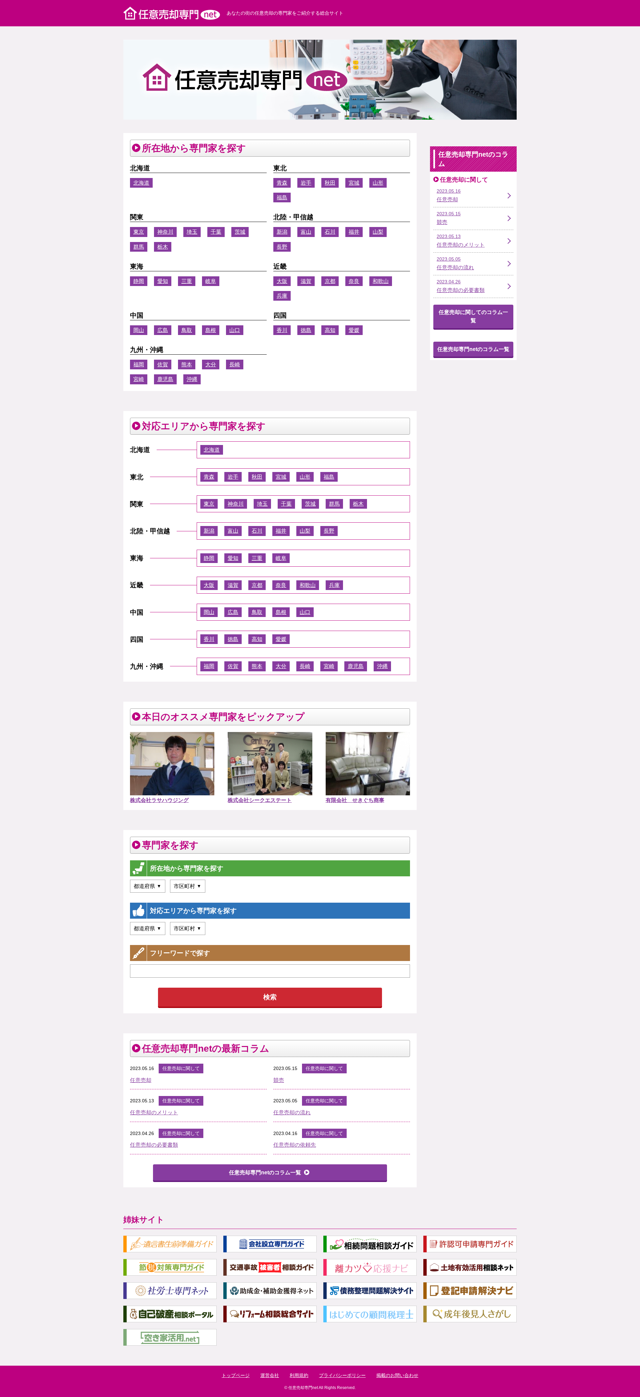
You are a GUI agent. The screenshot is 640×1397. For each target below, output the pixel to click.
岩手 (306, 183)
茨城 (240, 232)
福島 (282, 197)
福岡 (138, 364)
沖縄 (192, 379)
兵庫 (282, 296)
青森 (282, 183)
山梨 (378, 232)
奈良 (354, 281)
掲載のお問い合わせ (397, 1375)
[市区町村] (187, 886)
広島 (162, 330)
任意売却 (140, 1080)
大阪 (282, 281)
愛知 (162, 281)
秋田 (330, 183)
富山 (306, 232)
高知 (330, 330)
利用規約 (299, 1375)
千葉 (216, 232)
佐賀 (162, 364)
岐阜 (210, 281)
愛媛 (354, 330)
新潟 (282, 232)
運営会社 (269, 1375)
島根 (210, 330)
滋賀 (306, 281)
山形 (378, 183)
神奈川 (165, 232)
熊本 (186, 364)
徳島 (306, 330)
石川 (330, 232)
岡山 (138, 330)
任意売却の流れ (292, 1112)
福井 (354, 232)
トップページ (236, 1375)
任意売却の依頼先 (294, 1145)
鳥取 (186, 330)
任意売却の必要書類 (154, 1145)
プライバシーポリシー (342, 1375)
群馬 (138, 247)
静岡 (138, 281)
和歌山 (381, 281)
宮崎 (138, 379)
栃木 (162, 247)
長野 (282, 247)
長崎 (234, 364)
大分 (210, 364)
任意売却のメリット (154, 1112)
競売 (278, 1080)
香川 (282, 330)
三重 (186, 281)
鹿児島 (165, 379)
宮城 (354, 183)
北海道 (141, 183)
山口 (234, 330)
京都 (330, 281)
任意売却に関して (181, 1068)
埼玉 (192, 232)
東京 (138, 232)
